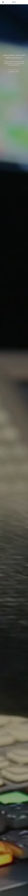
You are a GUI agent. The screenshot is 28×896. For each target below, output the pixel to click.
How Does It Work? (14, 71)
